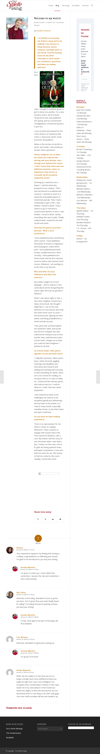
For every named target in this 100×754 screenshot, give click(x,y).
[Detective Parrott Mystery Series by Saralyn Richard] (2, 377)
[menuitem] (50, 5)
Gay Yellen (80, 155)
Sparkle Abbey (82, 211)
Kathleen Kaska (82, 216)
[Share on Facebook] (38, 519)
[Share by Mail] (60, 519)
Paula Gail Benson (83, 121)
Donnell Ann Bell (83, 115)
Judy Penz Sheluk (83, 110)
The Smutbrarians (13, 733)
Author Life (51, 22)
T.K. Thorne (81, 228)
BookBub (10, 737)
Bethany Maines (83, 189)
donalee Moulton (44, 30)
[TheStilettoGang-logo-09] (14, 5)
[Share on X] (45, 519)
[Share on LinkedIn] (53, 519)
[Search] (92, 5)
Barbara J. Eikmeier (84, 194)
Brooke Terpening (84, 149)
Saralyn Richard (82, 161)
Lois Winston (81, 200)
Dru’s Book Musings (14, 728)
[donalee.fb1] (17, 28)
